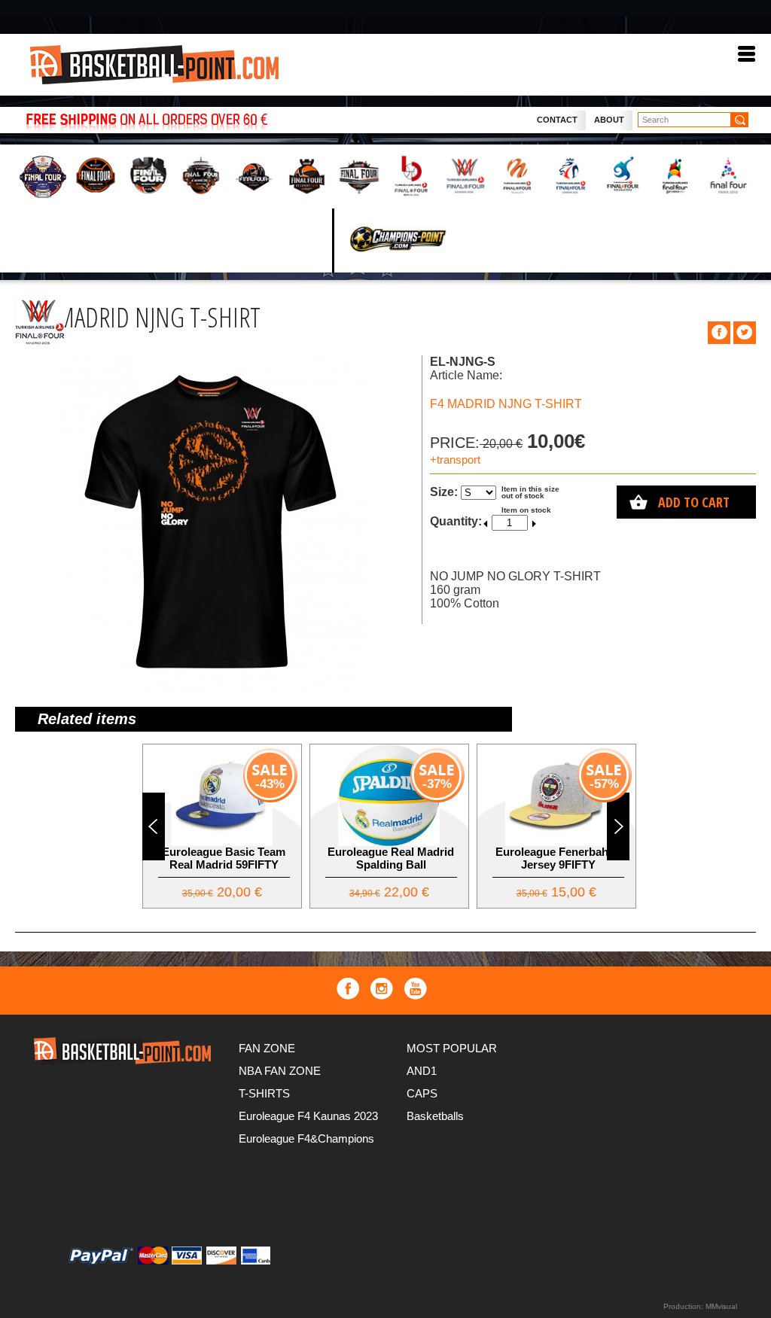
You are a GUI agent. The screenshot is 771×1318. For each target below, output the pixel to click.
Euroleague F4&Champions (306, 1138)
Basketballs (435, 1115)
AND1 (422, 1070)
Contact (557, 119)
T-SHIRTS (264, 1093)
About (609, 119)
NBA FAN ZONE (280, 1070)
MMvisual (721, 1306)
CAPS (422, 1093)
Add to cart (694, 502)
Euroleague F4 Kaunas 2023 (308, 1115)
